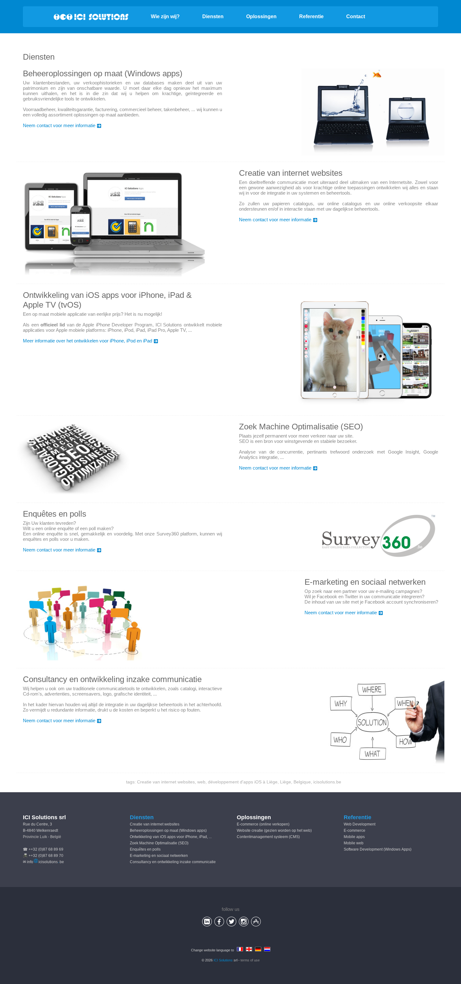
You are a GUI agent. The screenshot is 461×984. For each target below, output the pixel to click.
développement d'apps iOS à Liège (243, 781)
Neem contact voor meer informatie (59, 125)
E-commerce (354, 830)
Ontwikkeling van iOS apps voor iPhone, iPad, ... (171, 837)
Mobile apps (354, 837)
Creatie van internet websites (166, 781)
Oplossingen (261, 16)
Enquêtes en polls (145, 849)
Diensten (213, 16)
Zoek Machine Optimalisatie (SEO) (159, 843)
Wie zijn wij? (165, 16)
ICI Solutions (223, 960)
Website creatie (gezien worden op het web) (274, 830)
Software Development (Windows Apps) (377, 849)
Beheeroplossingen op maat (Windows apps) (168, 830)
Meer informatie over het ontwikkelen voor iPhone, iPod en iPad (87, 340)
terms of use (250, 960)
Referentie (311, 16)
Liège (285, 781)
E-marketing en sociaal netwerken (159, 855)
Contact (355, 16)
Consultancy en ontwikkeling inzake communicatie (173, 862)
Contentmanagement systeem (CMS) (268, 837)
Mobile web (353, 843)
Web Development (359, 824)
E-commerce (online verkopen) (263, 824)
